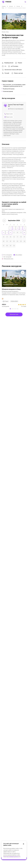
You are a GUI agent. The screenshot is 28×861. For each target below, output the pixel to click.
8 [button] (10, 232)
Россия (18, 6)
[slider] (22, 304)
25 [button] (21, 241)
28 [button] (7, 245)
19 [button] (24, 236)
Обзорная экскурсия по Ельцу (11, 289)
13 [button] (3, 236)
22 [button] (10, 241)
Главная (4, 6)
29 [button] (10, 245)
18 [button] (20, 236)
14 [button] (7, 236)
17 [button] (17, 236)
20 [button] (3, 241)
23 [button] (14, 241)
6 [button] (3, 232)
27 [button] (3, 245)
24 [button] (17, 241)
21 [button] (7, 241)
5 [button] (24, 228)
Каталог (11, 6)
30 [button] (14, 245)
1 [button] (10, 228)
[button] (4, 220)
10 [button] (17, 232)
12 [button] (24, 232)
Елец (3, 7)
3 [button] (17, 228)
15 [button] (10, 236)
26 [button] (24, 241)
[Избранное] (23, 17)
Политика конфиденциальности (11, 856)
